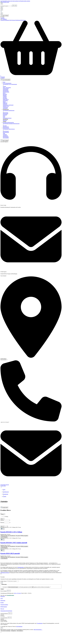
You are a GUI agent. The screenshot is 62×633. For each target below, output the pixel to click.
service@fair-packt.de (4, 484)
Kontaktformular (10, 595)
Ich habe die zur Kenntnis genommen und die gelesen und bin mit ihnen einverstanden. (26, 587)
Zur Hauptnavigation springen (24, 1)
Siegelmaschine (21, 567)
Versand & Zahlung (4, 604)
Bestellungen (18, 20)
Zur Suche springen (15, 1)
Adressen (14, 20)
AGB (32, 587)
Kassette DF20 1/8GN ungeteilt (10, 553)
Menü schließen (5, 15)
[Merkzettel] (1, 11)
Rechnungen (23, 20)
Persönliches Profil (8, 20)
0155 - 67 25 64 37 (17, 593)
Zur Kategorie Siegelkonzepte (8, 110)
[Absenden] (1, 583)
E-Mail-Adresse (3, 581)
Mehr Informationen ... (38, 629)
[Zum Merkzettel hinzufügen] (2, 529)
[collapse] (10, 613)
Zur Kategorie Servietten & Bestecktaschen (11, 123)
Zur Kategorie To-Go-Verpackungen (10, 84)
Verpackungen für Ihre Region (6, 610)
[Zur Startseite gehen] (4, 2)
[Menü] (1, 4)
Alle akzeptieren (20, 630)
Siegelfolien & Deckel (4, 572)
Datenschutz (2, 600)
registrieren (4, 19)
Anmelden (2, 17)
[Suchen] (13, 6)
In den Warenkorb (4, 547)
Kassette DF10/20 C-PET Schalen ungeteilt (13, 542)
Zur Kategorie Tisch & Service (9, 129)
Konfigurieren (13, 630)
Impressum (2, 596)
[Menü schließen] (3, 130)
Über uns (2, 608)
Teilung (2, 514)
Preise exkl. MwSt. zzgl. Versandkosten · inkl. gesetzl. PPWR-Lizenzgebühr (14, 535)
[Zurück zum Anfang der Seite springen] (1, 628)
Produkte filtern (5, 507)
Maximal (5, 522)
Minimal (5, 520)
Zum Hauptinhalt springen (5, 1)
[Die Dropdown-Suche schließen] (16, 6)
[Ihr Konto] (1, 13)
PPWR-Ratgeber (3, 606)
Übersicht (2, 20)
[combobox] (6, 6)
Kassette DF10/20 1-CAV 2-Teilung (11, 532)
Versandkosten (39, 623)
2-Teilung (6, 516)
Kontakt (2, 602)
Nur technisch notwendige (5, 630)
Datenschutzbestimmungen (13, 587)
